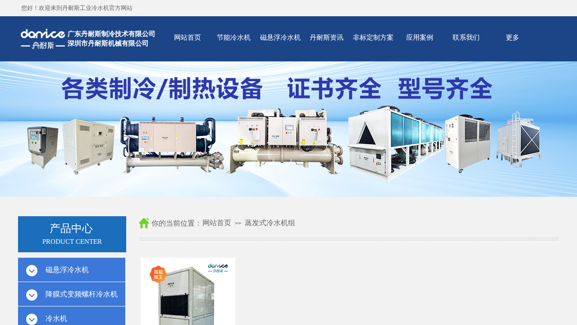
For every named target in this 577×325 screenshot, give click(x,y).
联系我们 (466, 37)
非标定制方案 (373, 37)
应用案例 (419, 37)
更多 (512, 37)
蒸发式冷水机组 (270, 223)
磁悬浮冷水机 (280, 37)
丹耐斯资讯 (326, 37)
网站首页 (187, 37)
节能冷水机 (234, 37)
